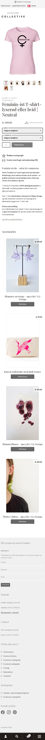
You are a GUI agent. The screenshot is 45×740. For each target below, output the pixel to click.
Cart (26, 734)
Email (2, 577)
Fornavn (3, 562)
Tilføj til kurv (19, 145)
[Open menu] (39, 736)
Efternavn (4, 569)
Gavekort (7, 676)
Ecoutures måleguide (11, 664)
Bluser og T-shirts (9, 98)
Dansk (34, 6)
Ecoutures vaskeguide (12, 660)
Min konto (5, 736)
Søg (16, 736)
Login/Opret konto (19, 6)
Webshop (22, 304)
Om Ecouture (5, 6)
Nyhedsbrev (8, 672)
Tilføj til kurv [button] (23, 377)
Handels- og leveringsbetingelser (16, 693)
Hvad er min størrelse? (36, 122)
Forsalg (6, 668)
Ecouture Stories (9, 656)
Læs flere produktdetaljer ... (12, 219)
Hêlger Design (7, 100)
